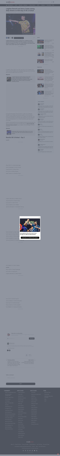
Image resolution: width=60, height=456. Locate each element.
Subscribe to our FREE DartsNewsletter (30, 237)
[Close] (39, 217)
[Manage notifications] (58, 454)
